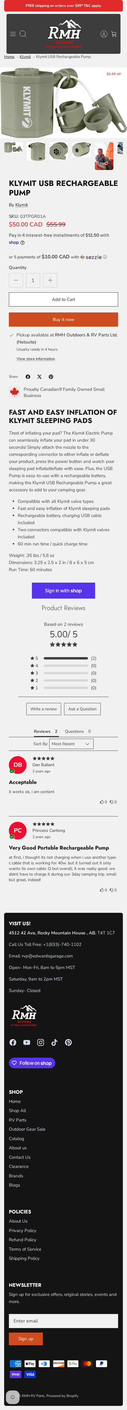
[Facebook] (13, 1042)
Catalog (16, 1139)
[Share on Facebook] (28, 377)
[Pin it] (51, 377)
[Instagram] (41, 1042)
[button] (63, 257)
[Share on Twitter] (39, 377)
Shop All (17, 1111)
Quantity (18, 267)
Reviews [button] (42, 731)
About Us (18, 1221)
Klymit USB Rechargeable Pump (63, 56)
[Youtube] (27, 1042)
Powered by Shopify (62, 1395)
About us (18, 1148)
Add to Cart (63, 299)
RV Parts (17, 1120)
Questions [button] (74, 731)
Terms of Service (25, 1249)
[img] (63, 758)
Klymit (25, 56)
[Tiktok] (54, 1042)
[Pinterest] (68, 1042)
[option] (63, 103)
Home (9, 56)
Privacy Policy (22, 1231)
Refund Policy (22, 1240)
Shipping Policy (24, 1258)
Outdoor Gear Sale (27, 1129)
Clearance (19, 1166)
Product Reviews (63, 607)
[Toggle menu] (12, 33)
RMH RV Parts (33, 1395)
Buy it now (63, 319)
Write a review (43, 709)
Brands (16, 1176)
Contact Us (19, 1157)
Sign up (25, 1339)
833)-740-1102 (66, 944)
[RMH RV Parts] (64, 34)
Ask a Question (82, 709)
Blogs (14, 1185)
